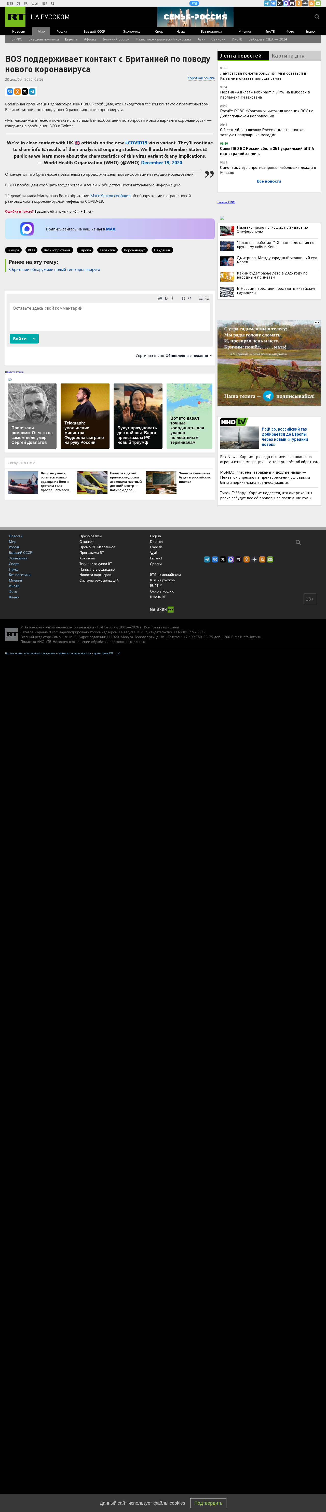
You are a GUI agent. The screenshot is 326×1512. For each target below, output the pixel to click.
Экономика (132, 31)
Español (156, 558)
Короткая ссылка (201, 77)
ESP (44, 3)
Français (156, 547)
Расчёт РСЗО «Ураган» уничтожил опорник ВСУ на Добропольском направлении (266, 113)
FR (26, 3)
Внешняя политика (44, 39)
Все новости (269, 181)
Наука (180, 31)
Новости (18, 31)
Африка (90, 39)
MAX (110, 228)
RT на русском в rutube (292, 3)
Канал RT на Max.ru (286, 3)
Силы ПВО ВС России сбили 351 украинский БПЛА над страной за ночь (267, 151)
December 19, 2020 (161, 162)
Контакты (87, 558)
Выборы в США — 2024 (268, 39)
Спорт (160, 31)
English (155, 536)
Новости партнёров (95, 574)
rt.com (54, 631)
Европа (71, 39)
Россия (62, 31)
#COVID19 (136, 143)
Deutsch (156, 541)
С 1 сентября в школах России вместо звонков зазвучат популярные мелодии (263, 132)
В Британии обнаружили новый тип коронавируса (54, 269)
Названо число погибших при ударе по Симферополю (272, 229)
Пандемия (162, 250)
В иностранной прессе (235, 422)
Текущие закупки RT (95, 563)
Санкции (218, 39)
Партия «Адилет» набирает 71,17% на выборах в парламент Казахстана (265, 94)
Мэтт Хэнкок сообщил (110, 195)
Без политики (211, 31)
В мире (13, 250)
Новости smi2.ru (14, 372)
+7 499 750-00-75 (198, 636)
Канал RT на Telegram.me (267, 3)
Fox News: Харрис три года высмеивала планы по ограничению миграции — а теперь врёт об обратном (269, 459)
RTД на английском (165, 574)
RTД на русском (162, 580)
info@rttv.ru (252, 636)
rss (311, 3)
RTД (194, 3)
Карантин (107, 250)
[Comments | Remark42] (110, 327)
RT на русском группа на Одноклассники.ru (299, 3)
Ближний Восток (116, 39)
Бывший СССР (94, 31)
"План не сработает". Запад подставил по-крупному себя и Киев (276, 244)
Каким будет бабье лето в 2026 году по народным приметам (272, 275)
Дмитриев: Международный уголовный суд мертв (277, 260)
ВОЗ (31, 250)
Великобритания (57, 250)
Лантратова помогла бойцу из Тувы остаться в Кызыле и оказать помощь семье (263, 75)
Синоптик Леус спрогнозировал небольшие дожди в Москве (268, 169)
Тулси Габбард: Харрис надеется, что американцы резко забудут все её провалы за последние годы (266, 495)
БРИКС (16, 39)
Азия (201, 39)
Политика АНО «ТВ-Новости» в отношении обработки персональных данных (82, 641)
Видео (310, 31)
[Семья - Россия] (195, 17)
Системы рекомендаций (99, 580)
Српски (156, 563)
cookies (177, 1503)
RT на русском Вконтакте (273, 3)
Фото (290, 31)
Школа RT (158, 596)
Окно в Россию (162, 591)
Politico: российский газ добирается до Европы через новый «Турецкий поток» (285, 436)
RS (52, 3)
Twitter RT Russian (280, 3)
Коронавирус (134, 250)
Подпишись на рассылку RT (318, 3)
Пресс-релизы (90, 535)
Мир (41, 31)
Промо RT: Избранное (97, 546)
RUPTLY (156, 585)
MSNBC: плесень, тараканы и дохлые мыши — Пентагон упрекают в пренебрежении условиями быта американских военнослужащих (265, 477)
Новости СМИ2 (226, 202)
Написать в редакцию (97, 569)
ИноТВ (270, 31)
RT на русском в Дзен (305, 3)
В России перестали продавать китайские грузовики (276, 290)
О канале (86, 541)
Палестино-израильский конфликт (163, 39)
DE (18, 3)
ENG (10, 3)
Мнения (244, 31)
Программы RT (91, 552)
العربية (34, 3)
